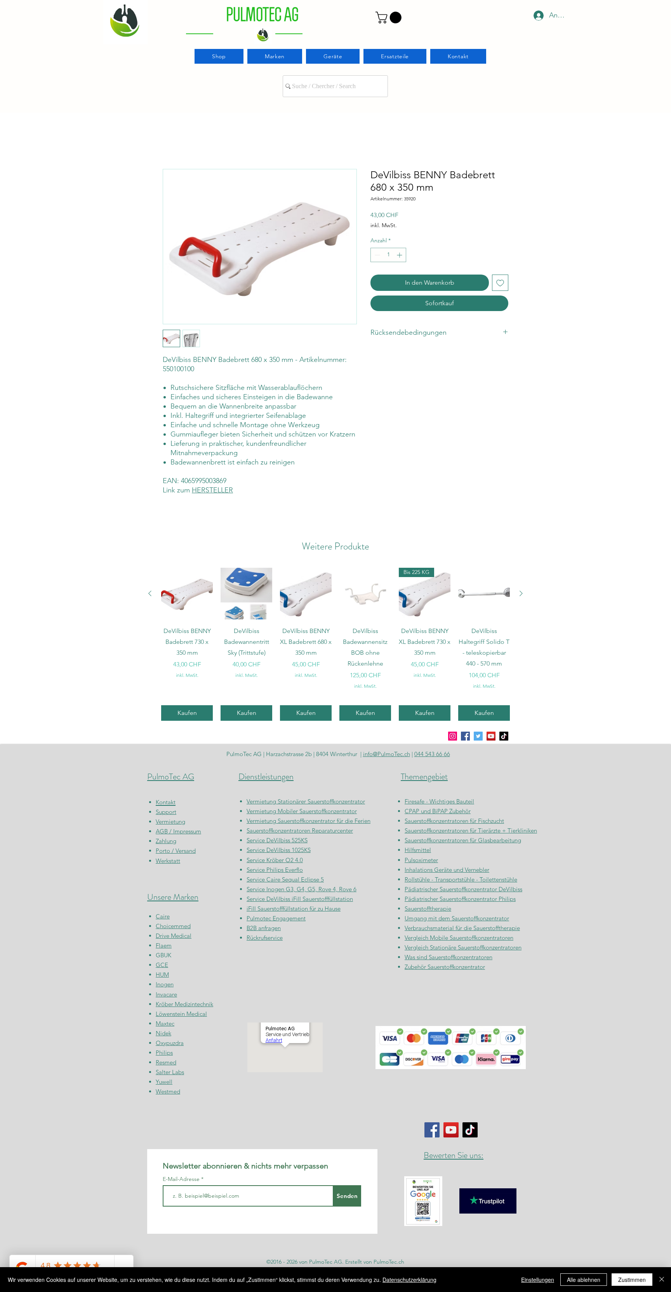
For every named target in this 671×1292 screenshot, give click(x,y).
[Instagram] (452, 736)
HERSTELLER (212, 490)
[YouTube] (491, 736)
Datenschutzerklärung (409, 1279)
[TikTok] (503, 736)
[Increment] (400, 255)
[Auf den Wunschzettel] (500, 283)
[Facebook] (465, 736)
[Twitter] (478, 736)
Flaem (164, 945)
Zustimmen (632, 1279)
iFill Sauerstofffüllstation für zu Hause (294, 908)
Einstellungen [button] (537, 1279)
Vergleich (417, 937)
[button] (389, 17)
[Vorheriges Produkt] (150, 593)
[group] (335, 644)
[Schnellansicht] (187, 593)
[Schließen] (661, 1279)
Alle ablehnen (583, 1279)
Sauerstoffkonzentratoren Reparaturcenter (300, 830)
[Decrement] (376, 255)
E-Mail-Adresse (182, 1179)
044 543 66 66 (432, 754)
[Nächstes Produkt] (521, 593)
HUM (162, 974)
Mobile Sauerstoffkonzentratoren (471, 937)
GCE (162, 965)
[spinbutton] (388, 255)
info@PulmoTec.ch (386, 754)
